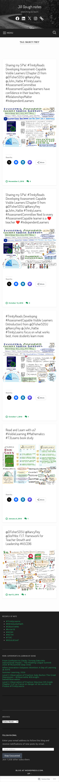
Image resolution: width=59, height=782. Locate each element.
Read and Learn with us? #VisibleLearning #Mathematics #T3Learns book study (25, 434)
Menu (10, 33)
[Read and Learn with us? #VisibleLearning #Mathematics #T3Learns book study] (29, 464)
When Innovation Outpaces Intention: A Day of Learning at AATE (29, 668)
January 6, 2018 (15, 519)
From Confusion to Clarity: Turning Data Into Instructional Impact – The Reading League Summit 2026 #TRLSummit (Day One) (26, 662)
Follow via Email (9, 735)
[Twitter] (29, 18)
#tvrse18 (10, 629)
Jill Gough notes (29, 6)
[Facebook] (17, 18)
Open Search (54, 33)
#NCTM (9, 635)
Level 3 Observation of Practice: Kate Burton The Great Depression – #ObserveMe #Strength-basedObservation (29, 677)
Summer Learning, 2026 (13, 672)
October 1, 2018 (15, 417)
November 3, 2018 (16, 181)
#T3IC (9, 637)
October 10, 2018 (16, 303)
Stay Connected (12, 755)
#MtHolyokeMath (14, 624)
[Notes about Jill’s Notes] (41, 18)
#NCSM (9, 632)
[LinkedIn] (23, 18)
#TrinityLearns (13, 621)
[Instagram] (35, 18)
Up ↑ (29, 773)
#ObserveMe (12, 626)
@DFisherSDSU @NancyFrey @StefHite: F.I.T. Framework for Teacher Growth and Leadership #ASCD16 (24, 538)
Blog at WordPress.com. (29, 770)
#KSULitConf (12, 640)
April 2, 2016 (14, 594)
